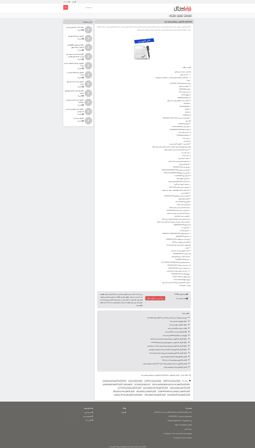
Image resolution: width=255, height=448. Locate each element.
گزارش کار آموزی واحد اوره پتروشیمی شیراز (155, 387)
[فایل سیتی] (182, 8)
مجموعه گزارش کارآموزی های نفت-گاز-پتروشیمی (128, 394)
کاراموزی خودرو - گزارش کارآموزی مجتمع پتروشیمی (117, 384)
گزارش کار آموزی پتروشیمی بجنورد (180, 387)
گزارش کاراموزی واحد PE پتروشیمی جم (178, 394)
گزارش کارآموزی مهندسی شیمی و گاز (123, 391)
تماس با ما (173, 15)
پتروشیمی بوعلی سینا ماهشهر (171, 380)
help (122, 412)
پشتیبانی (180, 15)
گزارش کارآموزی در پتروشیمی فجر (146, 391)
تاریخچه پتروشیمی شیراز (135, 380)
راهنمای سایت (87, 416)
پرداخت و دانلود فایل (155, 298)
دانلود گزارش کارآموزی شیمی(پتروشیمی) (114, 380)
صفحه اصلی (187, 15)
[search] (65, 7)
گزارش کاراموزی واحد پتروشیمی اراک (155, 394)
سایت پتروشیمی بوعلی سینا (142, 384)
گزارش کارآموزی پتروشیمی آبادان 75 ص (129, 387)
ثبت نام (66, 1)
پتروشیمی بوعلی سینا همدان (153, 380)
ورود (73, 1)
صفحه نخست (184, 375)
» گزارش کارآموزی (175, 375)
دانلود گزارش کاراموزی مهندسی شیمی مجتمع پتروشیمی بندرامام (171, 384)
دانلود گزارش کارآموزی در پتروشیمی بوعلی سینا (178, 21)
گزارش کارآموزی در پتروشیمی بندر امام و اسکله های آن (174, 391)
